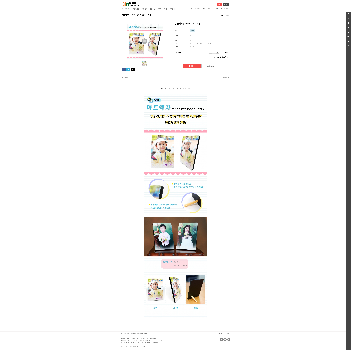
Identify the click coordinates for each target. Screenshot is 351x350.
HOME (221, 16)
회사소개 (123, 333)
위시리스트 (210, 66)
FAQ (198, 9)
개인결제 (209, 9)
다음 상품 (225, 77)
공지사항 (193, 9)
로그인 (220, 4)
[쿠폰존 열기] (348, 36)
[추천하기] (133, 69)
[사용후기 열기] (348, 32)
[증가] (217, 52)
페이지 (176, 35)
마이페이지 (216, 9)
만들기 (192, 66)
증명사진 (152, 9)
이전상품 (126, 77)
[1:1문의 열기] (348, 46)
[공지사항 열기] (348, 41)
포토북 (160, 9)
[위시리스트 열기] (348, 27)
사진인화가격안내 (225, 9)
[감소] (210, 52)
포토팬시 (172, 9)
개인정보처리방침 (142, 333)
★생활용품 (136, 9)
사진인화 (144, 9)
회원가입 (226, 4)
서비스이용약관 (131, 333)
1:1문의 (203, 9)
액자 (165, 9)
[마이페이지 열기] (348, 14)
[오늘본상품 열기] (348, 23)
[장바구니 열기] (348, 18)
